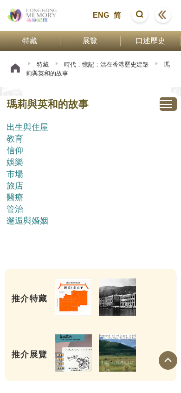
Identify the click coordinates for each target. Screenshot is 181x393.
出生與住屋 (27, 127)
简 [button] (117, 15)
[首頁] (15, 69)
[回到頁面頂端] (168, 360)
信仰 (14, 150)
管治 (14, 209)
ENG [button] (101, 15)
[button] (139, 15)
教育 (14, 138)
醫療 (14, 197)
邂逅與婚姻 (27, 220)
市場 (14, 174)
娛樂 (14, 162)
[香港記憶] (32, 15)
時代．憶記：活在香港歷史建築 (106, 64)
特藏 (43, 64)
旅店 (14, 185)
